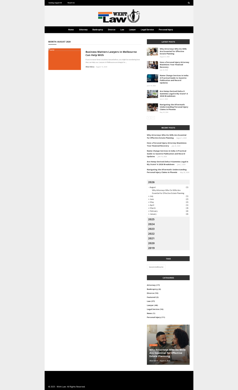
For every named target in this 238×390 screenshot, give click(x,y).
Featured (151, 297)
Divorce (111, 29)
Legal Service (147, 29)
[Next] (153, 117)
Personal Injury (166, 29)
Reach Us (71, 3)
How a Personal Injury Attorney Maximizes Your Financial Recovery (174, 64)
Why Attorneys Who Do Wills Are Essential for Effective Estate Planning (173, 51)
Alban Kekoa (90, 67)
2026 (151, 182)
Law (122, 29)
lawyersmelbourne (156, 267)
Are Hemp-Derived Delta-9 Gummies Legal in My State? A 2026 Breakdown (174, 93)
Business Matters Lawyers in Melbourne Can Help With (111, 53)
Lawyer (132, 29)
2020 (151, 243)
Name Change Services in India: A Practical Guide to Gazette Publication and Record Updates (174, 79)
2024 (151, 224)
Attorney (83, 29)
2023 (151, 229)
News (149, 313)
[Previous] (149, 117)
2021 (151, 238)
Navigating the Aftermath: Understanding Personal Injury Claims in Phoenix (174, 107)
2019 (151, 248)
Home (71, 29)
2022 (151, 233)
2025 (151, 219)
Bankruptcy (97, 29)
